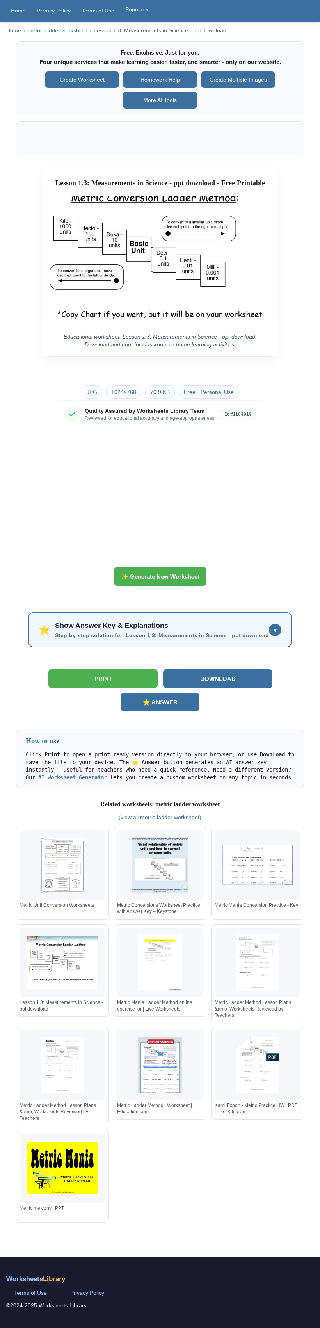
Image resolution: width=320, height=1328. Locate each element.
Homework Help (160, 80)
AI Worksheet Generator (72, 777)
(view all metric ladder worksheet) (160, 817)
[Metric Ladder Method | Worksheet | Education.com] (160, 1065)
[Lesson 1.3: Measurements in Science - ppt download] (62, 962)
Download (218, 679)
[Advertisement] (160, 497)
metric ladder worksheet (57, 31)
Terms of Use (98, 10)
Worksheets (35, 1279)
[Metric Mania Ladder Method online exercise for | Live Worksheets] (160, 962)
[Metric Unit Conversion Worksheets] (62, 865)
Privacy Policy (54, 10)
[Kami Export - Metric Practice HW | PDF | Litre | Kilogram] (257, 1065)
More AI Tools (160, 100)
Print (103, 679)
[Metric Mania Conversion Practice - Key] (257, 865)
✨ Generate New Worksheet (160, 576)
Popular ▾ (137, 9)
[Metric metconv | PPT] (62, 1168)
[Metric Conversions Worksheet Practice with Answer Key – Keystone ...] (160, 865)
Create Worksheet (82, 80)
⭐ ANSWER (160, 702)
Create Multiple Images (238, 80)
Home (18, 10)
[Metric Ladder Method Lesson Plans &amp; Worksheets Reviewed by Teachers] (257, 962)
